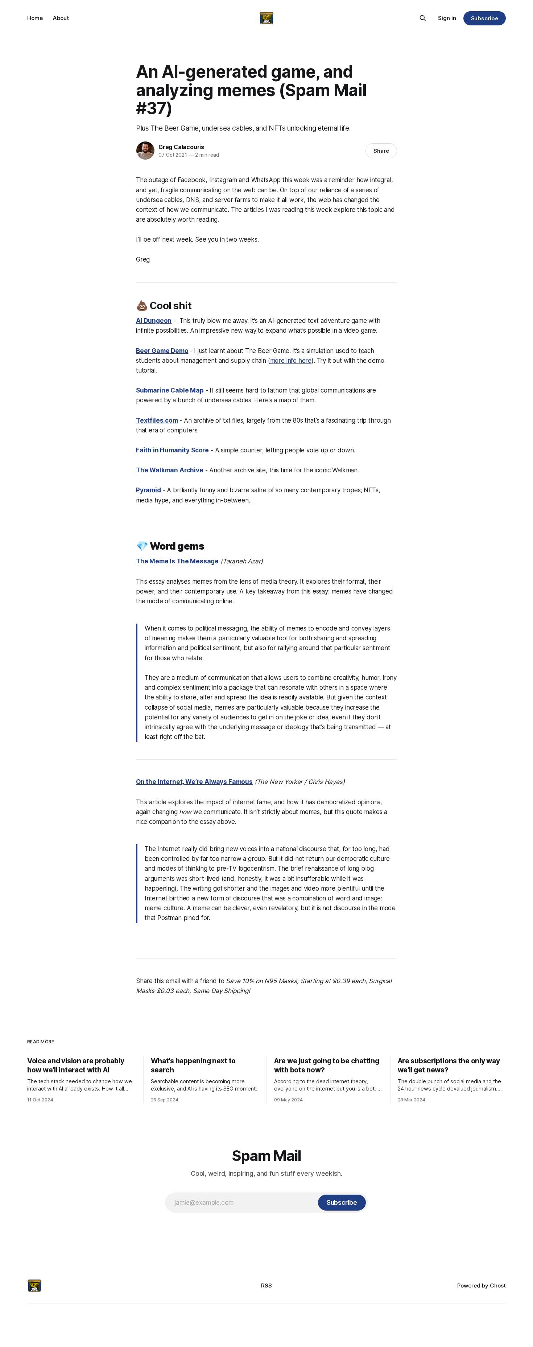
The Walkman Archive (169, 470)
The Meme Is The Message (177, 561)
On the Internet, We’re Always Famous (194, 781)
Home (35, 18)
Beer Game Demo (162, 350)
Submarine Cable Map (170, 390)
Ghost (498, 1285)
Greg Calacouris (181, 147)
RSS (266, 1285)
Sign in (447, 18)
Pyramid (148, 490)
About (61, 18)
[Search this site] (423, 18)
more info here (291, 360)
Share (381, 150)
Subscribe (484, 18)
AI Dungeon (154, 320)
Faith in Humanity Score (172, 450)
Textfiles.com (157, 420)
